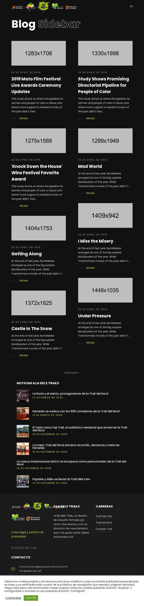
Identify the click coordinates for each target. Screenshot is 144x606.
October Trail (104, 529)
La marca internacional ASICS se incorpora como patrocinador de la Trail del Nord (71, 463)
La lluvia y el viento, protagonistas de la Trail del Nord (70, 393)
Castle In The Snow (31, 328)
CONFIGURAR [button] (13, 598)
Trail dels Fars (104, 516)
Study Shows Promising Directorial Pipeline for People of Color (103, 85)
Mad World (90, 166)
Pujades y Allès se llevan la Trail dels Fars (61, 479)
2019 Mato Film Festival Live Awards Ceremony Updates (36, 85)
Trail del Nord (104, 522)
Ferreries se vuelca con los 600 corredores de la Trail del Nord (76, 411)
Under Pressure (94, 316)
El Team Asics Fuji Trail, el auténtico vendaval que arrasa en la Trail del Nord (79, 429)
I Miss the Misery (95, 241)
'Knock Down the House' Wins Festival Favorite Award (36, 172)
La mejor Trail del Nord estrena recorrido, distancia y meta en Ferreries (76, 446)
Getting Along (26, 254)
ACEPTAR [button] (31, 598)
